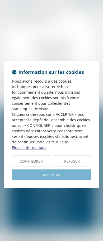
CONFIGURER (31, 161)
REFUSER (72, 161)
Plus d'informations (29, 147)
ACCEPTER (51, 174)
